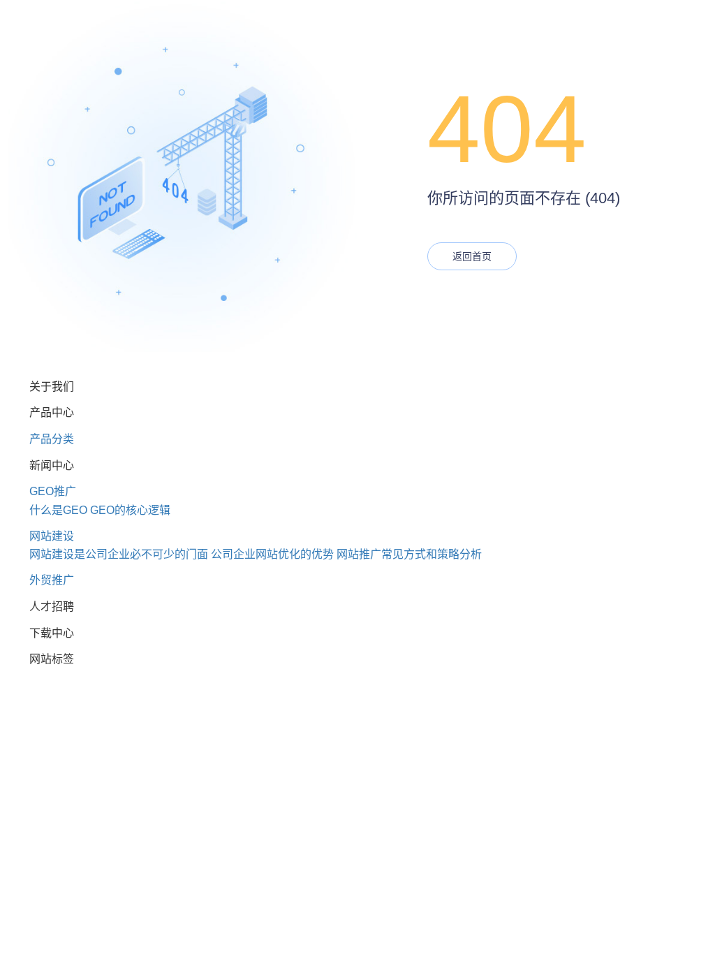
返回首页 (472, 256)
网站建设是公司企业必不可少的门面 (118, 554)
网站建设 (51, 536)
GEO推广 (52, 491)
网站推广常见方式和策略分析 (409, 554)
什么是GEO (58, 510)
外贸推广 (51, 580)
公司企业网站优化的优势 (272, 554)
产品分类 (51, 439)
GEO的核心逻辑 (130, 510)
